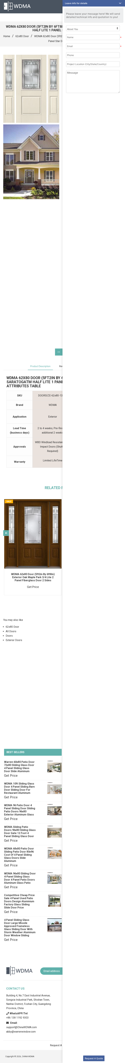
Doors (9, 635)
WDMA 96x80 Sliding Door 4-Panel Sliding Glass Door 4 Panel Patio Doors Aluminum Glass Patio (20, 878)
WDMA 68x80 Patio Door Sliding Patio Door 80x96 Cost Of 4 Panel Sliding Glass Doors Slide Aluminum (19, 855)
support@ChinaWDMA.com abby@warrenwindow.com (21, 1027)
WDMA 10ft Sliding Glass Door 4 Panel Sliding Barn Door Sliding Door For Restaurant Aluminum (19, 788)
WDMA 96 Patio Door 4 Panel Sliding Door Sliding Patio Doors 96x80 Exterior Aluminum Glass (19, 810)
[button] (93, 3)
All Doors (11, 631)
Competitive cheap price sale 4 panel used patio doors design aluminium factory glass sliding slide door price (19, 901)
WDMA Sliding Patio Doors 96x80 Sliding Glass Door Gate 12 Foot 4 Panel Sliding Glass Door (20, 831)
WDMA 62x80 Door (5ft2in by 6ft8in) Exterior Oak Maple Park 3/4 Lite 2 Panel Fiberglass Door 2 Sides (33, 577)
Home (6, 36)
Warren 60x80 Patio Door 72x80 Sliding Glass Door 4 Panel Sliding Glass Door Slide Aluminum (19, 766)
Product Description (40, 366)
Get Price (11, 776)
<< (58, 352)
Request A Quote (94, 1058)
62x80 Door (22, 36)
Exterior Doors (14, 640)
